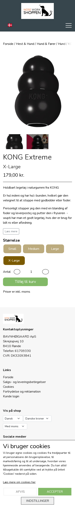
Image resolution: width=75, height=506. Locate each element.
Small (12, 249)
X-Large (14, 260)
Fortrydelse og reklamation (22, 391)
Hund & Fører (46, 44)
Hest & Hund (25, 44)
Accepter (55, 491)
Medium (33, 249)
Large (55, 249)
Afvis (20, 491)
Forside (8, 44)
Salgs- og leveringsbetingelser (24, 382)
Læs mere (11, 231)
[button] (17, 271)
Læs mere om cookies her (19, 482)
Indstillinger (37, 501)
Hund (61, 44)
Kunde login (11, 396)
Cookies (8, 387)
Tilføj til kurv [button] (25, 281)
